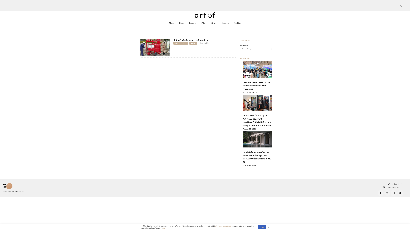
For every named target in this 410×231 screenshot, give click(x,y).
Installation (180, 43)
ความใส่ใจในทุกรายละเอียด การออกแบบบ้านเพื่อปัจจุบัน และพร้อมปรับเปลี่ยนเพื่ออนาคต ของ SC (257, 157)
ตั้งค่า (164, 228)
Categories (244, 45)
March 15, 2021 (204, 43)
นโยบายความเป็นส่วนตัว (223, 226)
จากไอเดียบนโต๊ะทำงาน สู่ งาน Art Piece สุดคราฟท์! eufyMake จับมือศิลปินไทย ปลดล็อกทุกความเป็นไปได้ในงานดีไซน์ (257, 120)
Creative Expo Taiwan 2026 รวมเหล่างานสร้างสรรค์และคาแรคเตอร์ (256, 86)
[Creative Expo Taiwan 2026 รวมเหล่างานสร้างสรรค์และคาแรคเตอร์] (257, 70)
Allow (262, 227)
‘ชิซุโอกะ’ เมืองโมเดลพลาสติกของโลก (190, 40)
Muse (193, 43)
